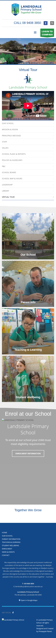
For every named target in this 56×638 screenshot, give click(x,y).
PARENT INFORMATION (11, 539)
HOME (4, 532)
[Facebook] (46, 23)
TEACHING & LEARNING (11, 542)
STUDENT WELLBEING (10, 545)
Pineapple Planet (45, 631)
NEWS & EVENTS (8, 552)
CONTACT (5, 555)
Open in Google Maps (28, 600)
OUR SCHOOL (7, 536)
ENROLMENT (7, 549)
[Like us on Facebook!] (13, 613)
